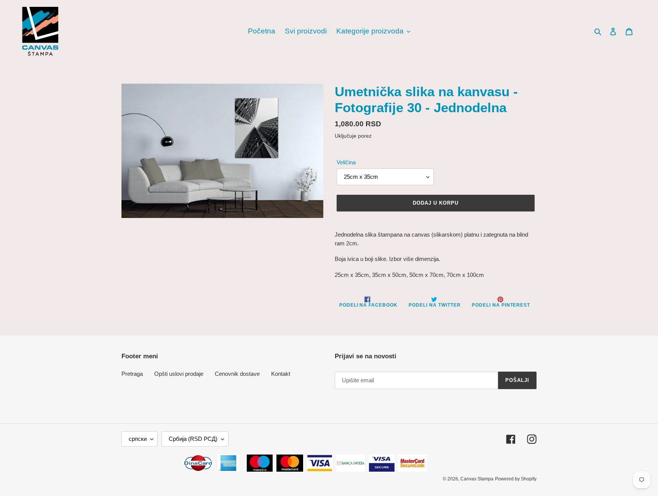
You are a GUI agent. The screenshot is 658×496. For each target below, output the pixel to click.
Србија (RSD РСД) (193, 439)
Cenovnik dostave (237, 373)
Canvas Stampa (477, 479)
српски (138, 439)
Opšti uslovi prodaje (178, 373)
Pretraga (132, 373)
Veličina (346, 162)
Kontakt (280, 373)
